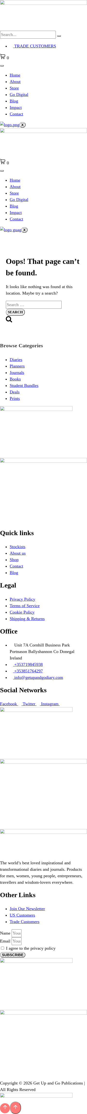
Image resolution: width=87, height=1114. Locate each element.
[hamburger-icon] (2, 65)
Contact (16, 114)
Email (6, 941)
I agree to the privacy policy (31, 948)
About (15, 81)
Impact (16, 107)
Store (14, 88)
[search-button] (59, 36)
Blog (14, 101)
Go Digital (19, 94)
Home (15, 75)
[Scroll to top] (5, 1108)
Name (6, 933)
